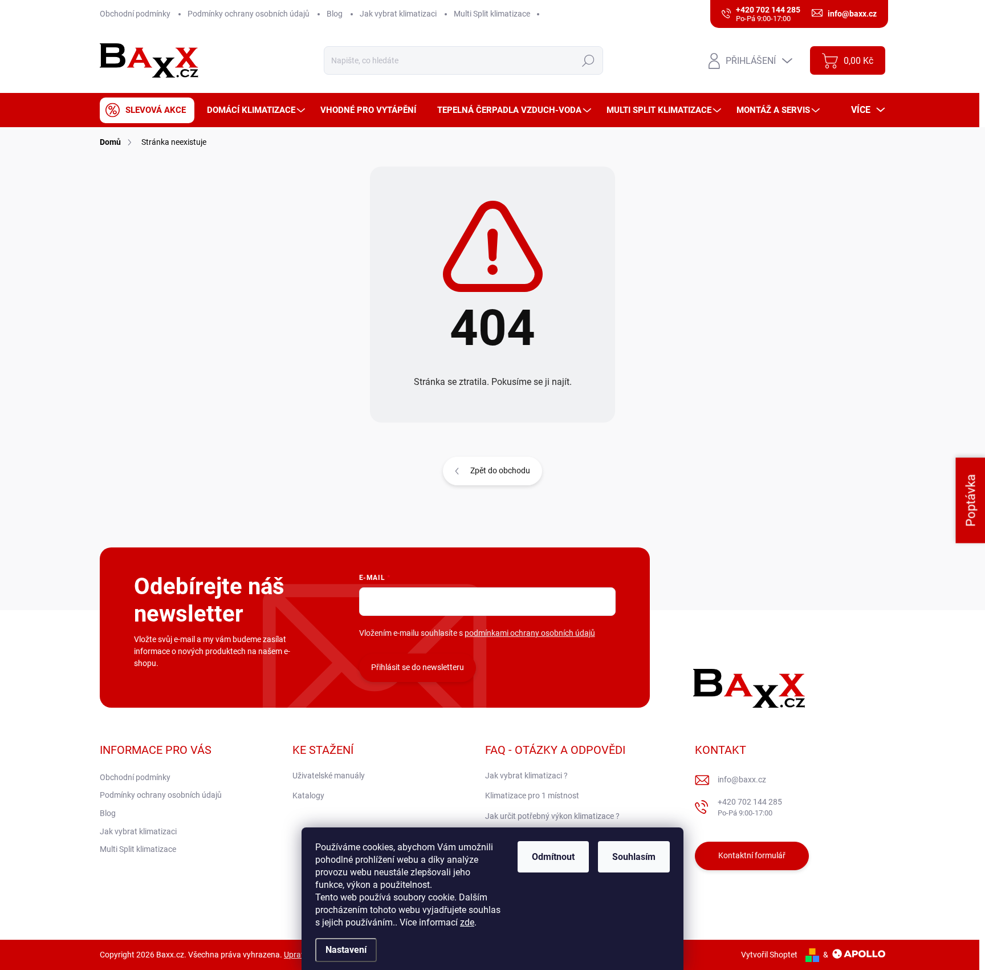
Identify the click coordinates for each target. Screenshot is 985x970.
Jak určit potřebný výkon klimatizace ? (552, 816)
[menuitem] (147, 110)
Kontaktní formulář (751, 855)
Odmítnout (553, 856)
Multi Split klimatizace (492, 13)
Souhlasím (634, 856)
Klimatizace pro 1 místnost (532, 795)
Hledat (588, 60)
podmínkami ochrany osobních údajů (530, 633)
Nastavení (346, 949)
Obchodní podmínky (135, 13)
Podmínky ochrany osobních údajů (249, 13)
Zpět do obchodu (500, 470)
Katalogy (308, 795)
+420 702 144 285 (750, 807)
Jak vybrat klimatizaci (398, 13)
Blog (335, 13)
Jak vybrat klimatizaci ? (526, 775)
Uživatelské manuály (328, 775)
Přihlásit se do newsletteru (417, 667)
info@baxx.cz (742, 779)
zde (467, 922)
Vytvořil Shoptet (769, 954)
